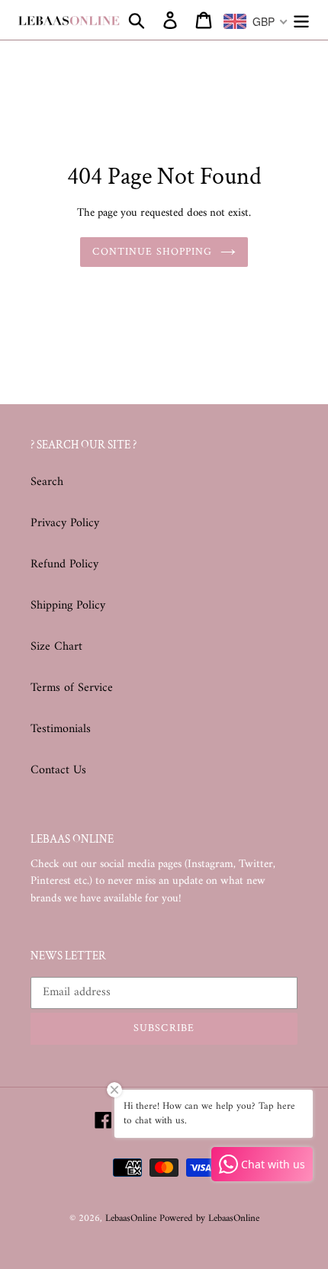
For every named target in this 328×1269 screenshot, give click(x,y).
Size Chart (56, 646)
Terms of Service (72, 688)
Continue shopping (152, 252)
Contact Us (58, 770)
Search (47, 482)
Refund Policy (64, 564)
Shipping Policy (68, 605)
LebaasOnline (132, 1218)
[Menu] (301, 20)
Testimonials (61, 729)
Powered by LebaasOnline (209, 1218)
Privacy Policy (65, 523)
